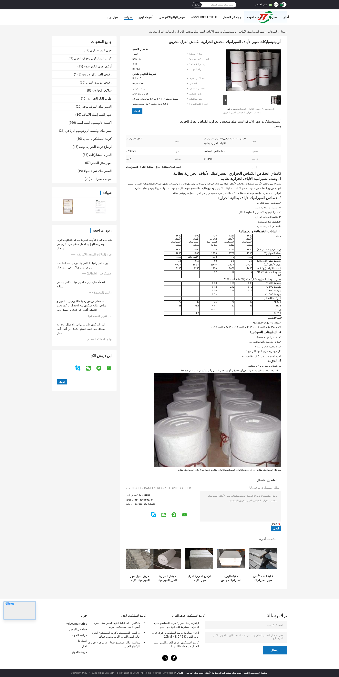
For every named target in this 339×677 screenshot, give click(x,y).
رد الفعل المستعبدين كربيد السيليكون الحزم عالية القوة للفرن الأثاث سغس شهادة (115, 634)
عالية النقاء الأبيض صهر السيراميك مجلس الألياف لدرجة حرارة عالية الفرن (263, 578)
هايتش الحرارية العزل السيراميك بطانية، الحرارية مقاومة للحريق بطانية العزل (167, 578)
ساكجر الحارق (102, 90)
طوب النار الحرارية (99, 98)
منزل (283, 31)
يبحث (197, 4)
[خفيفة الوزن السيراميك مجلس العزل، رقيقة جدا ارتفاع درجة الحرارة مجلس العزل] (231, 558)
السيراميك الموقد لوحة (97, 106)
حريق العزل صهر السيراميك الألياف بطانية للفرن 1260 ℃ (139, 578)
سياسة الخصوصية (259, 673)
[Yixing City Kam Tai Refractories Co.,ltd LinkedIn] (165, 660)
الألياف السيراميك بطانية (189, 470)
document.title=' (204, 17)
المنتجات (273, 31)
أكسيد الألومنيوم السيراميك (94, 122)
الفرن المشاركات (100, 155)
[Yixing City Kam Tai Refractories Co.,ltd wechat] (91, 368)
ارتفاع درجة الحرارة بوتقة (95, 147)
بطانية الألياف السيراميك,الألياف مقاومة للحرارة (226, 470)
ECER (180, 673)
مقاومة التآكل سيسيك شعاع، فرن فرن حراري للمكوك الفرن (114, 644)
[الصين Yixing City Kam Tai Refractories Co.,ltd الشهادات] (68, 206)
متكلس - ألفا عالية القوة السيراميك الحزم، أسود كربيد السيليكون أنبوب (116, 624)
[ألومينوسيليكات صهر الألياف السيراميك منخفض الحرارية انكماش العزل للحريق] (253, 70)
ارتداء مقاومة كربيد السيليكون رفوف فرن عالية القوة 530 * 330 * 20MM (175, 634)
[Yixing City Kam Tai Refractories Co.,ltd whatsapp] (101, 368)
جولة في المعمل (232, 17)
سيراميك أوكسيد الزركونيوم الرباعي (88, 131)
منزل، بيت (112, 17)
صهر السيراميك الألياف (252, 31)
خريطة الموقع (79, 652)
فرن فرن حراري (101, 50)
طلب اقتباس (261, 4)
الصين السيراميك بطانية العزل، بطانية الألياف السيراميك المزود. (217, 673)
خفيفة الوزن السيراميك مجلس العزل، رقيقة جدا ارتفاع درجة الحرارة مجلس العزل (231, 578)
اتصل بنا (273, 17)
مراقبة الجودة (255, 17)
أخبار (286, 17)
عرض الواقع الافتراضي (172, 17)
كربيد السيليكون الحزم (97, 139)
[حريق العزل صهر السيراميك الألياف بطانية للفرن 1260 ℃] (139, 558)
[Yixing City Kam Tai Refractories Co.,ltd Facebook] (174, 660)
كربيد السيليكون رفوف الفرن (93, 58)
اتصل (137, 111)
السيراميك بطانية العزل (261, 470)
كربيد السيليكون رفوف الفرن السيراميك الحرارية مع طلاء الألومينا (176, 644)
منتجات (128, 17)
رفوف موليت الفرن (99, 82)
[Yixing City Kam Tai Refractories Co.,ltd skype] (80, 368)
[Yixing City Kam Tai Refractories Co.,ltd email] (112, 368)
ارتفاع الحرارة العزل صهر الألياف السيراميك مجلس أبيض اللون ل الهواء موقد (199, 578)
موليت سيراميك (101, 179)
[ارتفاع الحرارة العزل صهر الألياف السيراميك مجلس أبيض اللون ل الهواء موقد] (199, 558)
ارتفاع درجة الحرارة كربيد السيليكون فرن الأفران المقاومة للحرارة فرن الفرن (176, 624)
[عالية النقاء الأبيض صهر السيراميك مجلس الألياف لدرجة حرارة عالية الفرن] (263, 558)
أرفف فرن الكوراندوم (98, 66)
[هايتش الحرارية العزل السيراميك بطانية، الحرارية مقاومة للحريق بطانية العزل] (167, 558)
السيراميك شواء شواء (98, 171)
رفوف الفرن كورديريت (97, 74)
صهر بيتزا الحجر (101, 163)
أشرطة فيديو (146, 17)
